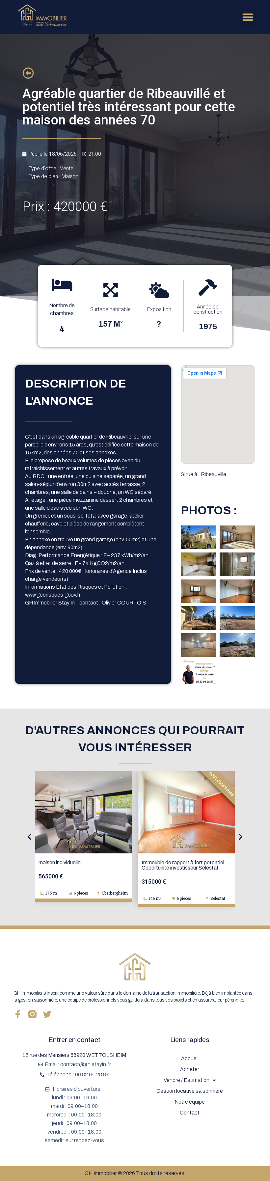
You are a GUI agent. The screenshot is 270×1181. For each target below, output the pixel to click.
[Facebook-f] (18, 1014)
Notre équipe (190, 1102)
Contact (190, 1112)
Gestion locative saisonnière (189, 1091)
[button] (248, 17)
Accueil (190, 1058)
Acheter (189, 1069)
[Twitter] (47, 1014)
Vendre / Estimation (186, 1080)
